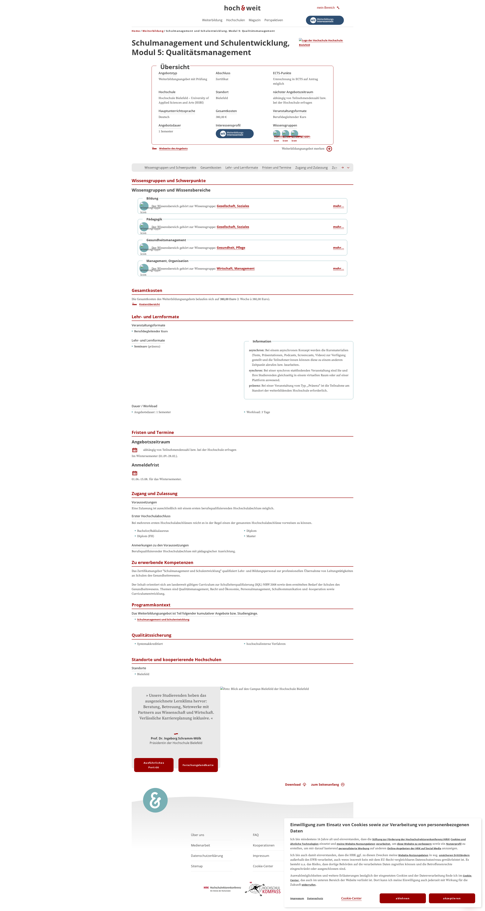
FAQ (256, 835)
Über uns (197, 835)
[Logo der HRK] (222, 890)
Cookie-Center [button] (263, 866)
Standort (222, 92)
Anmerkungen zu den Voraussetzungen (160, 545)
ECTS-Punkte (282, 73)
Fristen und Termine (276, 167)
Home (136, 31)
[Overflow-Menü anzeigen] (348, 167)
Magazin (255, 20)
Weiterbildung (212, 20)
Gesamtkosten (226, 111)
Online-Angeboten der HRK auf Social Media (414, 848)
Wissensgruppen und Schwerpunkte (170, 167)
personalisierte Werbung (354, 848)
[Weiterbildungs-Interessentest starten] (325, 20)
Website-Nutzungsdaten (413, 855)
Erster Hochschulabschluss (151, 516)
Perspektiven (273, 20)
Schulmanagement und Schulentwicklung (163, 619)
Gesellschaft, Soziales (233, 206)
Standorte (139, 668)
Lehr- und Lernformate (241, 167)
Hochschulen (235, 20)
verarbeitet (383, 843)
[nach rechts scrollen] (343, 167)
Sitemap (197, 866)
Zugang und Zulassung (311, 167)
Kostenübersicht (149, 304)
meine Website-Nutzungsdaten (356, 843)
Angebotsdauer (170, 125)
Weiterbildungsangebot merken (303, 149)
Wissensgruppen (285, 125)
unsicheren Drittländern (454, 855)
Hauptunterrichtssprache (177, 111)
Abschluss (223, 73)
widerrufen (309, 884)
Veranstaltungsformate (290, 111)
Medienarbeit (200, 845)
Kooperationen (264, 845)
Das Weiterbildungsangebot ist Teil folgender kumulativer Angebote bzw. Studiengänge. (195, 613)
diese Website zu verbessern (414, 843)
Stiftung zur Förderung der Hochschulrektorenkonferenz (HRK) (411, 839)
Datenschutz (315, 898)
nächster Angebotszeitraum (293, 92)
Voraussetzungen (144, 502)
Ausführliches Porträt (154, 765)
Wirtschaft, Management (236, 268)
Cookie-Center (351, 898)
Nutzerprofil (454, 843)
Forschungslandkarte (198, 765)
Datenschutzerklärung (207, 856)
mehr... (338, 206)
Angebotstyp (168, 73)
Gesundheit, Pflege (231, 248)
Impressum (261, 856)
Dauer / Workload (144, 406)
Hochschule (167, 92)
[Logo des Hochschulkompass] (262, 897)
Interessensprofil (228, 125)
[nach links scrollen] (136, 167)
